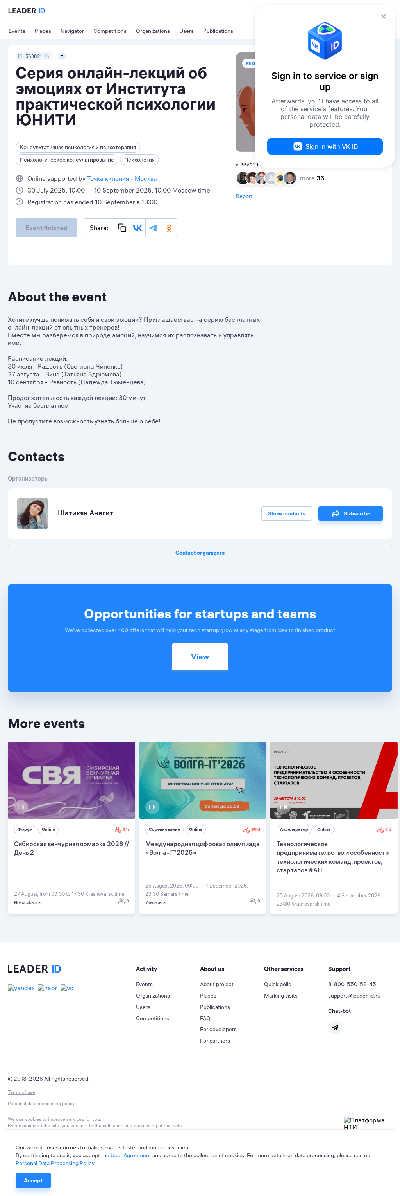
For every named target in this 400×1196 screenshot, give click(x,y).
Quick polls (277, 984)
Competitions (110, 30)
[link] (71, 828)
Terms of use (21, 1092)
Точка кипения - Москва (122, 178)
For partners (215, 1040)
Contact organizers (200, 552)
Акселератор (294, 829)
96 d (255, 829)
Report (244, 196)
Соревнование (164, 829)
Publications (218, 30)
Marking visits (281, 995)
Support (339, 969)
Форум (25, 829)
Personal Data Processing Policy (55, 1163)
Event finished (46, 228)
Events (17, 30)
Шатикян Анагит (85, 512)
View (200, 656)
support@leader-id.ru (354, 995)
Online (48, 829)
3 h (126, 829)
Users (186, 30)
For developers (218, 1029)
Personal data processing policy (41, 1103)
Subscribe (357, 513)
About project (217, 984)
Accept (33, 1180)
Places (43, 30)
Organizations (153, 30)
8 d (388, 829)
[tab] (168, 969)
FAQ (205, 1018)
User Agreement (131, 1155)
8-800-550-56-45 (352, 984)
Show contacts (286, 513)
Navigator (72, 30)
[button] (168, 969)
